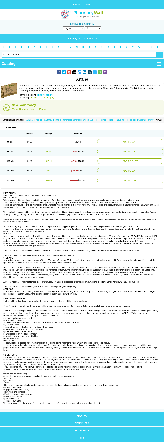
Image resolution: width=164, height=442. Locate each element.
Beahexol (57, 120)
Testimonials (82, 427)
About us (82, 413)
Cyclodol (93, 120)
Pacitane (132, 120)
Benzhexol (77, 120)
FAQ (82, 435)
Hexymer (102, 120)
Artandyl (49, 120)
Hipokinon (111, 120)
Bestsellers (82, 420)
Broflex (86, 120)
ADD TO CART (141, 141)
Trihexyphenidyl (45, 95)
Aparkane (30, 120)
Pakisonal (141, 120)
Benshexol (67, 120)
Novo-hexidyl (122, 120)
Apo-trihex (40, 120)
